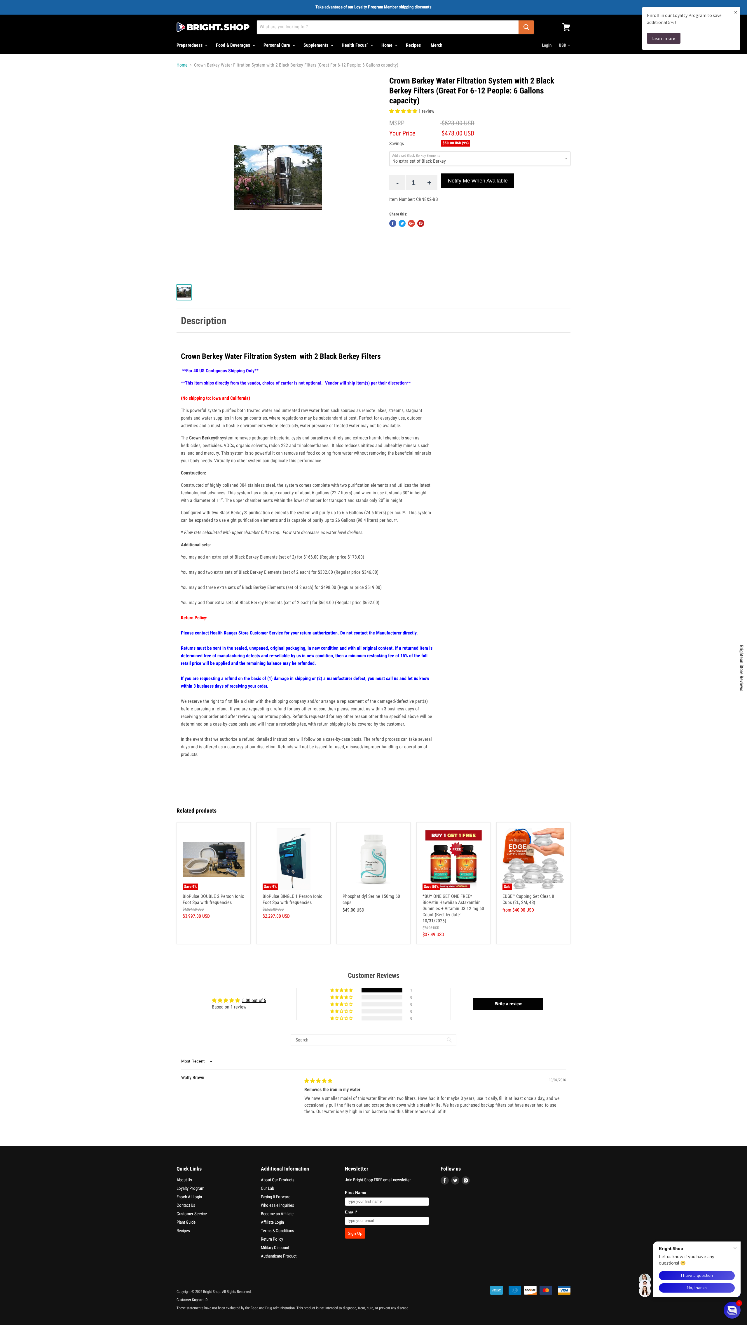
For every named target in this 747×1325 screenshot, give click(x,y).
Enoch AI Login (189, 1196)
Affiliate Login (272, 1222)
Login (546, 45)
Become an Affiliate (277, 1213)
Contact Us (186, 1205)
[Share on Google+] (411, 223)
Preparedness (190, 45)
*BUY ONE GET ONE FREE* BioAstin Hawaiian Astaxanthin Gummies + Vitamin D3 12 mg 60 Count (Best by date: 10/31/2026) (453, 908)
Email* (351, 1212)
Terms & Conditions (277, 1230)
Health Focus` (355, 45)
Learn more (663, 38)
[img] (318, 1081)
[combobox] (388, 27)
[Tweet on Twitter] (402, 223)
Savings (396, 143)
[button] (403, 111)
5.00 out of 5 (254, 1000)
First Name (355, 1192)
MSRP (396, 123)
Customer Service (192, 1213)
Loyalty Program (190, 1188)
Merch (436, 45)
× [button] (735, 12)
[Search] (526, 27)
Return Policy (272, 1239)
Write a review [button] (508, 1003)
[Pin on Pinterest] (420, 223)
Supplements (316, 45)
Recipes (413, 45)
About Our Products (277, 1180)
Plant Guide (186, 1222)
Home (387, 45)
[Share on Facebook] (392, 223)
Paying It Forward (275, 1196)
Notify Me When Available (478, 181)
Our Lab (267, 1188)
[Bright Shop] (213, 27)
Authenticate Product (278, 1256)
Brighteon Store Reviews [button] (741, 668)
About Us (184, 1180)
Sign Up (355, 1233)
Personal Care (277, 45)
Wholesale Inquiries (277, 1205)
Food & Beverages (233, 45)
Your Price (402, 133)
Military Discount (275, 1247)
